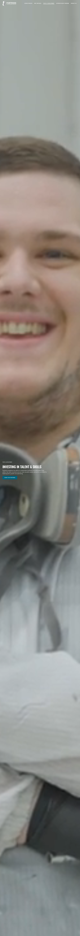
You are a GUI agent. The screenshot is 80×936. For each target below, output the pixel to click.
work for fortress (9, 477)
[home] (9, 3)
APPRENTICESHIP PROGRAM (62, 3)
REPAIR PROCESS (28, 3)
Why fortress (37, 3)
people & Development (48, 3)
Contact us (73, 3)
